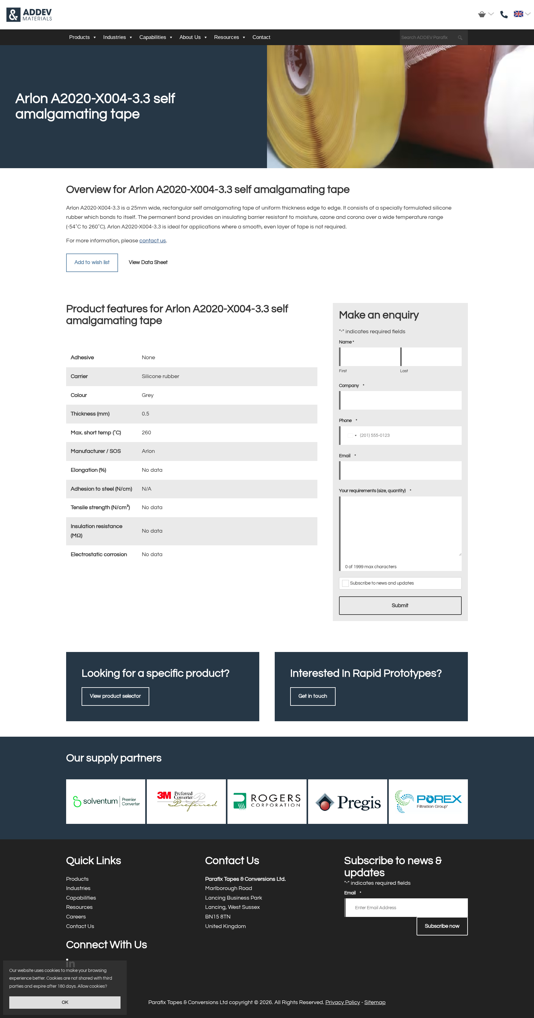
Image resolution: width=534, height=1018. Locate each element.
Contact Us (128, 926)
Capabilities (152, 37)
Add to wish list (92, 262)
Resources (226, 37)
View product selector (115, 696)
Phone (348, 420)
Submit (400, 605)
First (343, 371)
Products (79, 37)
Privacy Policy (342, 1002)
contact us (152, 241)
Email (347, 456)
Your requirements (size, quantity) (375, 490)
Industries (114, 37)
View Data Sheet (148, 262)
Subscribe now (442, 926)
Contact (261, 37)
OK (65, 1002)
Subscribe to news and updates (382, 583)
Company (351, 385)
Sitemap (375, 1002)
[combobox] (351, 436)
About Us (190, 37)
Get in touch (313, 696)
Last (404, 371)
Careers (128, 917)
